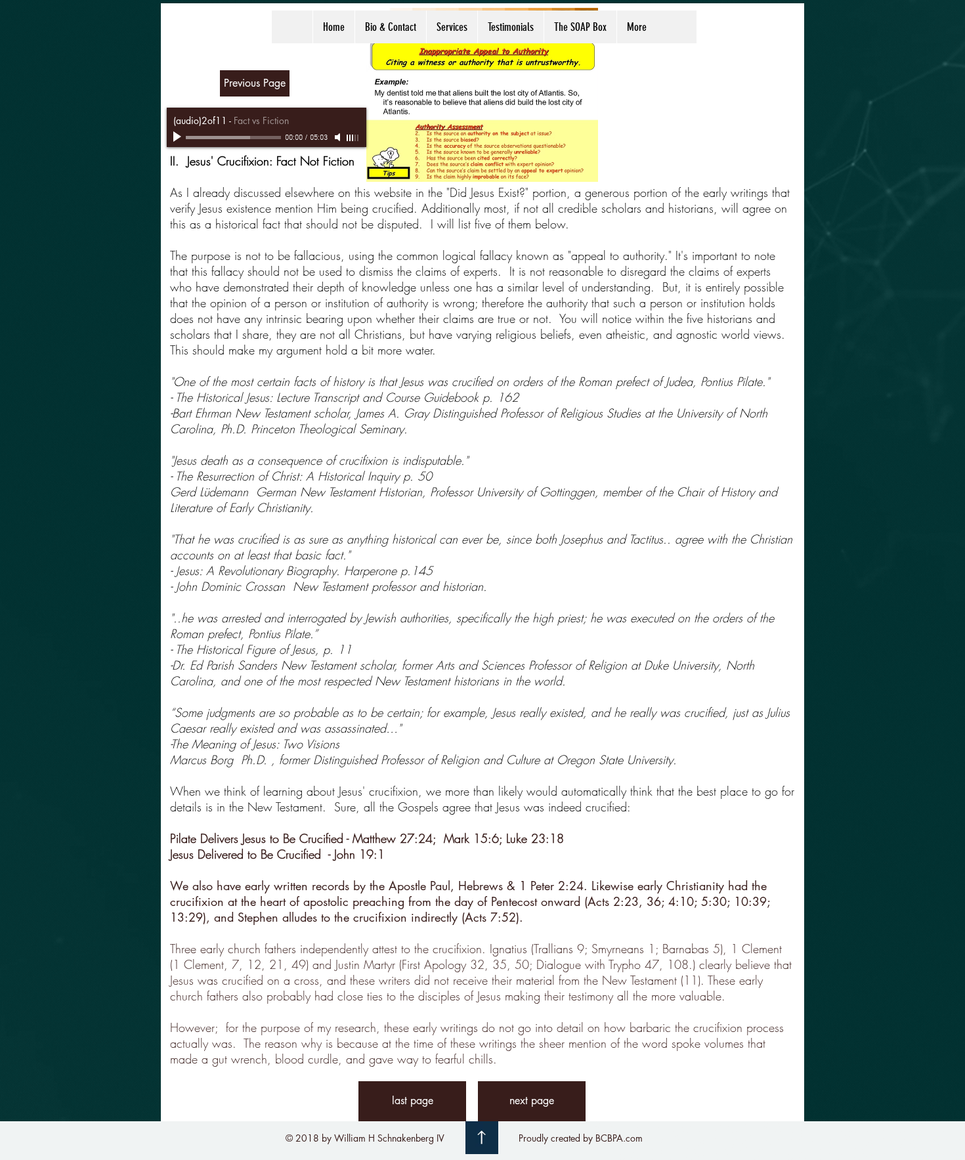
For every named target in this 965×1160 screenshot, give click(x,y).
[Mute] (338, 137)
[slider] (353, 138)
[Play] (178, 137)
